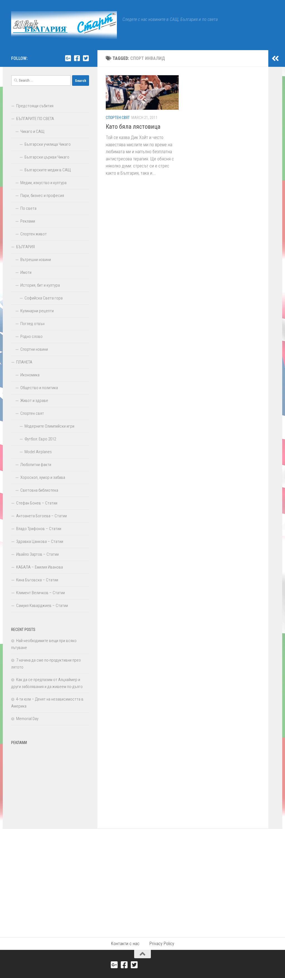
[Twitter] (85, 58)
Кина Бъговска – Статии (37, 579)
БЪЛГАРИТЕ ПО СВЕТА (35, 118)
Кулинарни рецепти (37, 310)
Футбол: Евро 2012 (40, 439)
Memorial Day (27, 718)
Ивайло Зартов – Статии (37, 554)
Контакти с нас (125, 943)
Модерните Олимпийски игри (49, 426)
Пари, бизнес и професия (42, 195)
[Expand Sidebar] (275, 58)
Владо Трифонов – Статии (38, 528)
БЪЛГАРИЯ (25, 246)
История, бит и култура (40, 285)
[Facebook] (76, 58)
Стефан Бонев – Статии (36, 503)
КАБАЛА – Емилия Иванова (39, 567)
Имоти (25, 272)
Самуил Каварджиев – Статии (42, 605)
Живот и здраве (34, 400)
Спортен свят (118, 117)
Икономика (30, 374)
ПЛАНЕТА (24, 362)
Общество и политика (39, 387)
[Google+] (68, 58)
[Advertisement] (50, 782)
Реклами (27, 221)
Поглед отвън (32, 323)
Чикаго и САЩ (32, 131)
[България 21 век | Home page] (64, 25)
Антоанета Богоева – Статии (41, 515)
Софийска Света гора (43, 298)
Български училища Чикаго (47, 144)
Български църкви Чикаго (46, 157)
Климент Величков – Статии (40, 592)
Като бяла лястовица (133, 126)
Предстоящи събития (34, 105)
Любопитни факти (35, 464)
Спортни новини (34, 349)
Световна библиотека (39, 490)
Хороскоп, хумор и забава (42, 477)
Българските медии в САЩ (47, 169)
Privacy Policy (161, 943)
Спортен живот (33, 233)
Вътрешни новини (35, 259)
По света (28, 208)
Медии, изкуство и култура (43, 182)
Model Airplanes (38, 451)
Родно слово (31, 336)
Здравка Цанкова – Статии (39, 541)
